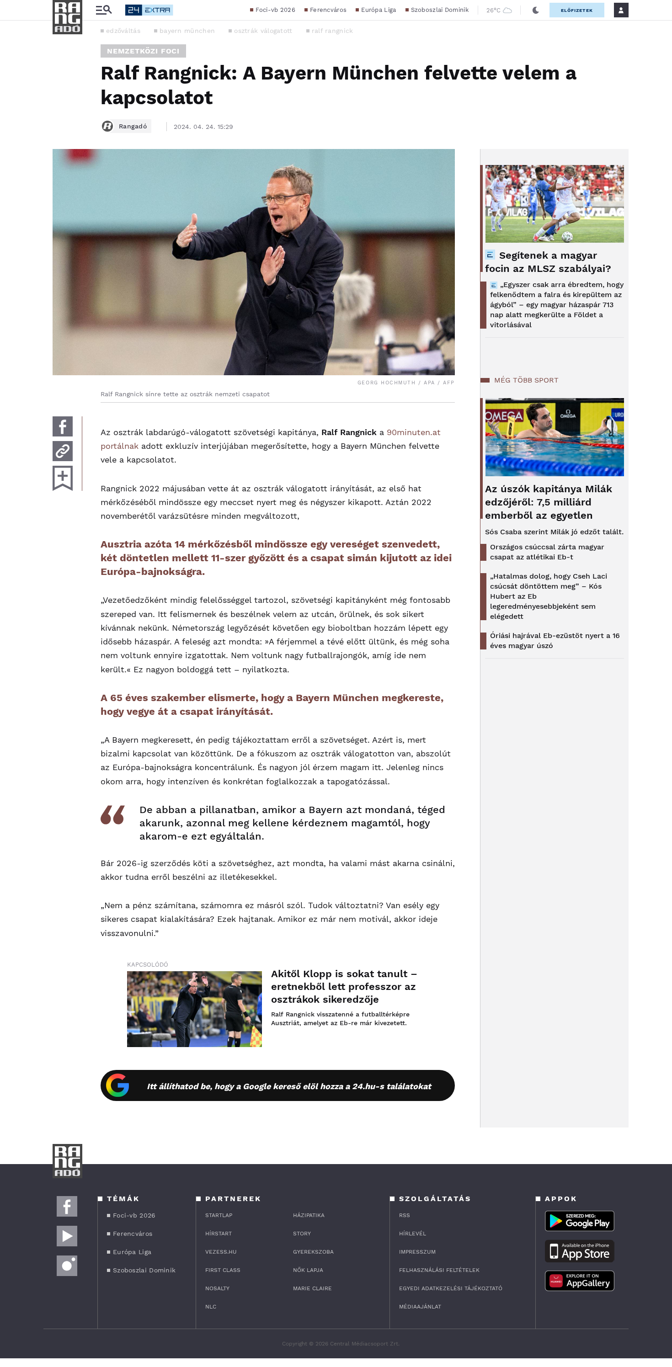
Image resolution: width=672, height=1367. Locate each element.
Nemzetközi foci (143, 51)
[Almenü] (103, 10)
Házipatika (309, 1215)
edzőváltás (123, 30)
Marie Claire (312, 1288)
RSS (404, 1215)
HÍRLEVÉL (412, 1233)
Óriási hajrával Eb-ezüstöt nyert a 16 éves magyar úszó (555, 640)
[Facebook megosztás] (63, 426)
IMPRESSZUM (417, 1252)
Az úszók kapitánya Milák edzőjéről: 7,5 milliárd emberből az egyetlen (548, 502)
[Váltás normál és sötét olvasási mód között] (535, 10)
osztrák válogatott (263, 30)
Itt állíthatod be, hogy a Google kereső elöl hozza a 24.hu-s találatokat (289, 1086)
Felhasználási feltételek (439, 1270)
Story (302, 1233)
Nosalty (217, 1288)
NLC (210, 1306)
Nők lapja (308, 1270)
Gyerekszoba (313, 1252)
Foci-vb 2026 (275, 9)
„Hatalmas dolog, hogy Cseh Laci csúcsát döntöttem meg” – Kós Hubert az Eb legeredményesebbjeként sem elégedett (548, 596)
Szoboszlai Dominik (440, 9)
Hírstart (218, 1233)
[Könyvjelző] (63, 478)
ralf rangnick (332, 30)
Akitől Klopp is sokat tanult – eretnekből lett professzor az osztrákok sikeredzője (344, 986)
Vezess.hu (221, 1252)
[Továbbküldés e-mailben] (63, 451)
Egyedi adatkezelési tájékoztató (450, 1288)
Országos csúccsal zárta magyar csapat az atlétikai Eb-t (547, 552)
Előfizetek (577, 10)
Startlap (218, 1215)
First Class (222, 1270)
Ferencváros (328, 9)
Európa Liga (378, 9)
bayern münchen (187, 30)
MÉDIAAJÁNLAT (420, 1306)
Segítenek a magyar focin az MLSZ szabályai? (548, 262)
